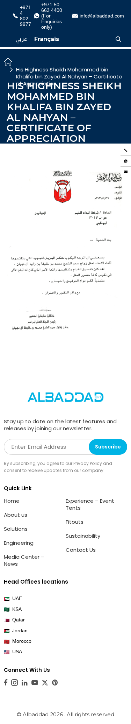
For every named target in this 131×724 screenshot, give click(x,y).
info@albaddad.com (99, 16)
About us (15, 514)
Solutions (16, 528)
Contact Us (81, 550)
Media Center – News (24, 560)
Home (12, 500)
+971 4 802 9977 (24, 16)
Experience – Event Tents (90, 504)
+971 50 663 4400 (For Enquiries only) (51, 16)
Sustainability (83, 535)
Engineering (19, 543)
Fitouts (74, 521)
